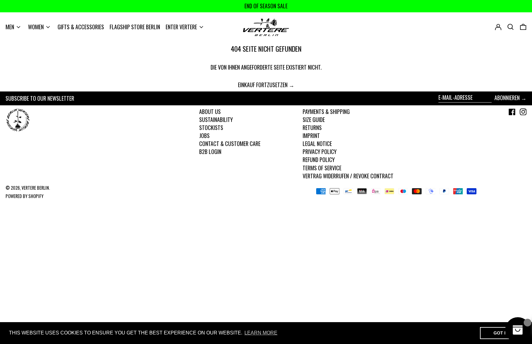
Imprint (311, 136)
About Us (210, 111)
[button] (523, 27)
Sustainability (216, 119)
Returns (312, 127)
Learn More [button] (260, 332)
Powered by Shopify (24, 196)
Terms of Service (322, 168)
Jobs (204, 136)
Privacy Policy (320, 152)
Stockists (211, 127)
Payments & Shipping (326, 111)
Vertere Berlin (35, 187)
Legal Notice (317, 144)
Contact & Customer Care (229, 144)
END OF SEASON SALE (266, 6)
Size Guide (314, 119)
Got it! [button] (502, 332)
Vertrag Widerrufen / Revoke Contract (348, 176)
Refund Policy (319, 160)
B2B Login (210, 152)
